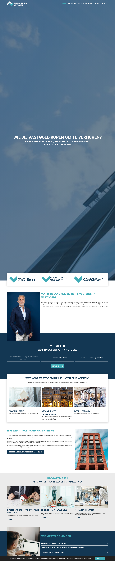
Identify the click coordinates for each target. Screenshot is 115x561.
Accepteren (100, 558)
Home (64, 3)
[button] (74, 543)
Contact (104, 3)
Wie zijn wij (72, 3)
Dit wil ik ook (57, 366)
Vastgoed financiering (85, 3)
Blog (97, 3)
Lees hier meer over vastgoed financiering (25, 452)
